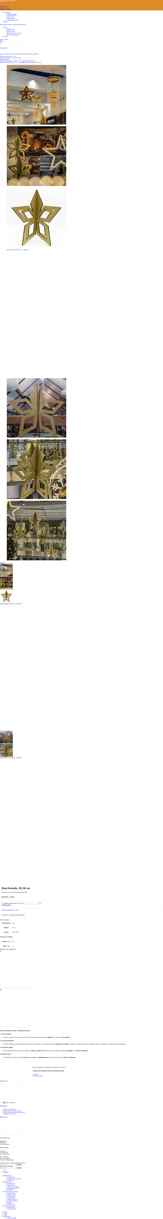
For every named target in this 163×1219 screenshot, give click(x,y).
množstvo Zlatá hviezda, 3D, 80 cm (13, 903)
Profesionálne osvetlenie (14, 33)
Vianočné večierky (12, 15)
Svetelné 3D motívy (12, 1201)
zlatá (13, 923)
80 (13, 941)
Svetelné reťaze (11, 1193)
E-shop (2, 54)
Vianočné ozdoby (20, 54)
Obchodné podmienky (9, 1109)
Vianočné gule (11, 1207)
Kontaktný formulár (38, 1076)
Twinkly (9, 1202)
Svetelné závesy (11, 1196)
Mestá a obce (10, 17)
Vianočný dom (11, 18)
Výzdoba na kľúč (11, 14)
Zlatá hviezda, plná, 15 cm (7, 58)
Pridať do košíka (6, 905)
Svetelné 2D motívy (12, 1199)
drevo (13, 927)
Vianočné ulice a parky (13, 1186)
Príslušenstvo (10, 1180)
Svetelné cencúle (11, 1194)
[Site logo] (6, 24)
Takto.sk (23, 1163)
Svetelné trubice (11, 1198)
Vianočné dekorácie (13, 35)
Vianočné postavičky (12, 20)
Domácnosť (11, 29)
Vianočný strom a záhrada (14, 1178)
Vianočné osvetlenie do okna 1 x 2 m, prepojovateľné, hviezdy (17, 62)
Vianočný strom (11, 1185)
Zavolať (35, 1074)
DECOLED (15, 932)
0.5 (13, 946)
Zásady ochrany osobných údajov (12, 1111)
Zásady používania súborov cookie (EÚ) (14, 1112)
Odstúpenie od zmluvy (9, 1114)
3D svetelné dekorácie (13, 1188)
